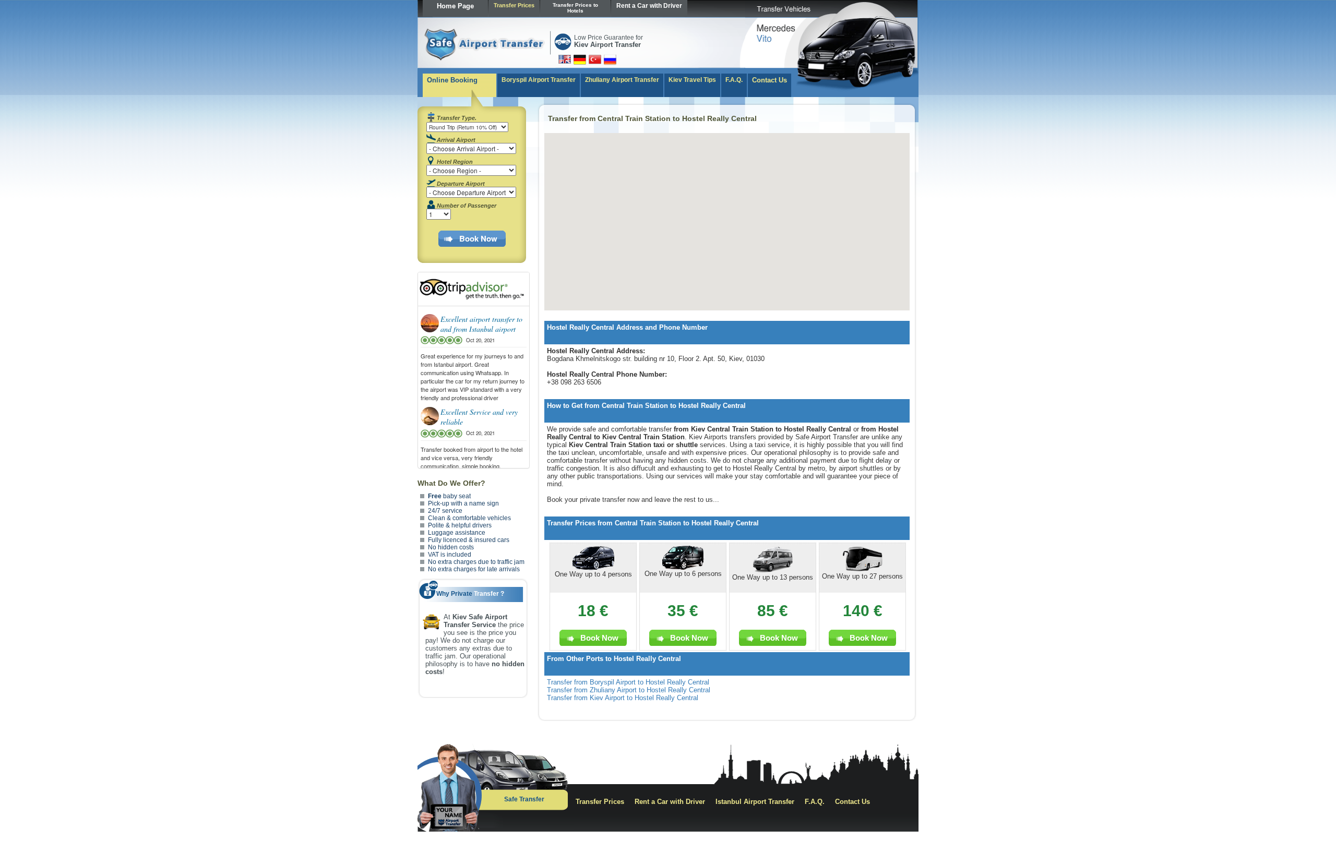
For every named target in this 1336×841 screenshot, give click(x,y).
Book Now (478, 238)
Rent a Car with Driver (649, 5)
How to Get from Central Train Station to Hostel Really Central (646, 406)
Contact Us (769, 80)
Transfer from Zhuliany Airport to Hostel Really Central (628, 690)
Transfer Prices (514, 5)
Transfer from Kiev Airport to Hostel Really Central (622, 698)
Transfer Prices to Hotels (575, 8)
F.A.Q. (734, 79)
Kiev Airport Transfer (607, 45)
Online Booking (452, 80)
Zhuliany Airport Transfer (622, 79)
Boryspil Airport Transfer (539, 79)
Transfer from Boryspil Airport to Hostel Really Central (628, 682)
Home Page (455, 6)
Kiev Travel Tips (692, 79)
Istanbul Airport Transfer (754, 802)
